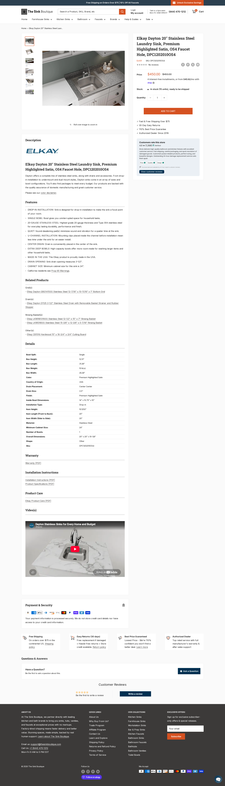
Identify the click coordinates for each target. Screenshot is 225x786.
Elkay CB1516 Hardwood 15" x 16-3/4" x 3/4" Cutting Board (56, 334)
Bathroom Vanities (137, 750)
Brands (113, 19)
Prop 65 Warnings (60, 270)
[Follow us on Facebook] (83, 771)
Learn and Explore (98, 738)
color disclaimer (48, 193)
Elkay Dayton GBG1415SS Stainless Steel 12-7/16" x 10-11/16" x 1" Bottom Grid (66, 291)
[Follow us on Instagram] (88, 771)
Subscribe (176, 736)
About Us (94, 717)
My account (137, 13)
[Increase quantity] (164, 97)
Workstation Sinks (137, 725)
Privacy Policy (96, 750)
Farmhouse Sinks (40, 19)
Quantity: (141, 97)
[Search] (122, 12)
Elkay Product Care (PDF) (38, 500)
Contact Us (94, 734)
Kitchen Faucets (136, 734)
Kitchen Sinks (63, 19)
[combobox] (88, 12)
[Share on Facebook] (183, 64)
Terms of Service (97, 755)
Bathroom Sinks (136, 738)
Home (24, 19)
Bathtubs (132, 746)
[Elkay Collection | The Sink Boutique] (42, 147)
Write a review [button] (135, 694)
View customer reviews (151, 172)
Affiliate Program (97, 729)
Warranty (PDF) (33, 463)
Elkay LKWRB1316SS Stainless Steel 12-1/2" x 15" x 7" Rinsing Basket (61, 318)
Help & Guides (131, 19)
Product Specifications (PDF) (39, 484)
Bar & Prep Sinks (136, 729)
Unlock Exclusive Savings (189, 2)
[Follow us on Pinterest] (93, 771)
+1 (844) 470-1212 (39, 748)
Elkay (139, 61)
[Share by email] (198, 64)
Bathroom (82, 19)
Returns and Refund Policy (102, 746)
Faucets (99, 19)
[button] (218, 779)
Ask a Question (190, 671)
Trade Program (96, 725)
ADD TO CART (168, 111)
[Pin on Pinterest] (188, 64)
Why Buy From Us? (99, 721)
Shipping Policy (96, 742)
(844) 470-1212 (177, 11)
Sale (148, 19)
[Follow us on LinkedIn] (98, 771)
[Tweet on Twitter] (193, 64)
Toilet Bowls (134, 755)
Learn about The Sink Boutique (53, 736)
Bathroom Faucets (137, 742)
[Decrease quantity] (150, 97)
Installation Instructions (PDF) (40, 480)
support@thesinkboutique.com (46, 744)
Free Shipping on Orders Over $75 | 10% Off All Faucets (112, 2)
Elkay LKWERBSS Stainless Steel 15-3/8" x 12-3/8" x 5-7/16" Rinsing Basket (64, 322)
